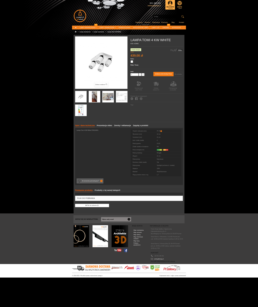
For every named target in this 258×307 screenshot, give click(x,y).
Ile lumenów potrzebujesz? (90, 181)
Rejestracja (156, 22)
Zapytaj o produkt (140, 125)
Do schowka (178, 74)
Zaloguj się (170, 5)
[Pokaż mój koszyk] (179, 5)
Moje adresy (137, 234)
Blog (173, 22)
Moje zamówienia (139, 230)
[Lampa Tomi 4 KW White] (81, 96)
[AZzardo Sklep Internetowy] (91, 16)
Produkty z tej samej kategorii (107, 190)
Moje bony (137, 241)
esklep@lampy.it (159, 259)
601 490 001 (155, 3)
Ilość (132, 71)
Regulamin (139, 22)
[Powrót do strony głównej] (76, 32)
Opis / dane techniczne (85, 125)
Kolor (132, 59)
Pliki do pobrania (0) (93, 205)
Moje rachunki (138, 232)
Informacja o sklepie (159, 226)
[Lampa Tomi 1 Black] (94, 96)
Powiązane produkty (84, 190)
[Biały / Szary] (132, 62)
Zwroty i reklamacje (122, 125)
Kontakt (181, 22)
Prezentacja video (104, 125)
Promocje (164, 22)
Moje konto (137, 226)
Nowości (147, 22)
